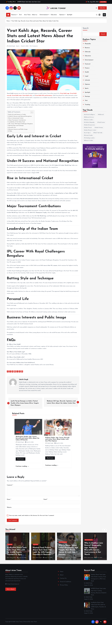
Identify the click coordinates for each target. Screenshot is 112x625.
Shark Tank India (98, 132)
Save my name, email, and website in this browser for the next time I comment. (31, 515)
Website (9, 507)
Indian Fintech (88, 127)
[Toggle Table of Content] (31, 112)
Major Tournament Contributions (17, 120)
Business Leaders (89, 119)
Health (87, 72)
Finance (87, 68)
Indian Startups (99, 127)
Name (9, 499)
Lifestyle (87, 80)
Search (86, 28)
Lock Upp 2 (87, 132)
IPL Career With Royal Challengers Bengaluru (21, 123)
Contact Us (63, 578)
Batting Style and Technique (16, 125)
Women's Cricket (89, 140)
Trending (87, 104)
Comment (10, 485)
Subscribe (102, 8)
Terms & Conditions (65, 581)
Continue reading (21, 466)
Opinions (61, 14)
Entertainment (44, 14)
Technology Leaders (90, 138)
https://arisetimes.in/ (13, 584)
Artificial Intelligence (90, 114)
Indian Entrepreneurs (90, 125)
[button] (103, 530)
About (61, 575)
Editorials (88, 51)
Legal (86, 76)
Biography (88, 43)
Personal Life (12, 127)
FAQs (10, 131)
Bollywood (101, 114)
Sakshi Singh (12, 46)
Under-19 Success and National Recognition (20, 116)
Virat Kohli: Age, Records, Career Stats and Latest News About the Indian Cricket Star (35, 21)
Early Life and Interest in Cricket (17, 114)
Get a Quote (10, 589)
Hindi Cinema (101, 122)
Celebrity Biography (89, 122)
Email (46, 499)
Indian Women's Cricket (90, 130)
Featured (87, 64)
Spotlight (69, 14)
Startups (87, 96)
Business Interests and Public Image (18, 129)
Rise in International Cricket (16, 118)
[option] (17, 546)
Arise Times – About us (30, 14)
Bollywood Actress (89, 117)
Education (54, 14)
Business (13, 14)
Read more (20, 459)
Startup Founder (89, 135)
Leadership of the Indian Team (17, 121)
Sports (17, 46)
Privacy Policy (64, 585)
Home (8, 21)
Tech (20, 14)
